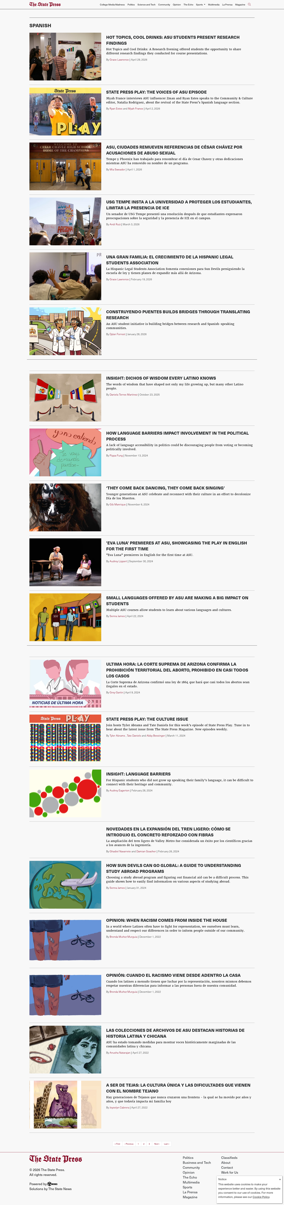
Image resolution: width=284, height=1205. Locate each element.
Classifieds (229, 1157)
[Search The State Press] (249, 4)
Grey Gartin (116, 692)
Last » (166, 1143)
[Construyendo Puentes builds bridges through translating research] (65, 331)
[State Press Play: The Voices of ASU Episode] (65, 111)
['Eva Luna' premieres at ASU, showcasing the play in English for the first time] (65, 562)
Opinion (177, 4)
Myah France (135, 108)
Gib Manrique (118, 504)
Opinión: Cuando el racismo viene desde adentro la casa (173, 975)
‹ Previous (129, 1143)
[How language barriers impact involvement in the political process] (65, 452)
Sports (187, 1187)
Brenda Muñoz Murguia (123, 936)
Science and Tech (146, 4)
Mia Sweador (117, 169)
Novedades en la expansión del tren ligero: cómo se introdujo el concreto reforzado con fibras (168, 832)
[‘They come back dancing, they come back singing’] (65, 507)
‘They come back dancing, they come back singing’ (165, 488)
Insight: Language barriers (138, 774)
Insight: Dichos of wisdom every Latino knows (161, 378)
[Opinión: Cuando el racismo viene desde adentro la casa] (65, 995)
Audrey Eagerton (119, 790)
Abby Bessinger (156, 735)
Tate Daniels (134, 735)
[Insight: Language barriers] (65, 793)
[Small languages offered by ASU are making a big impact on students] (65, 617)
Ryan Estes (116, 108)
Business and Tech (197, 1162)
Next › (157, 1143)
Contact (227, 1167)
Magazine (240, 4)
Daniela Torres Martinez (123, 394)
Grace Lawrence (119, 59)
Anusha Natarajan (120, 1052)
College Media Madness (112, 4)
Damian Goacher (146, 851)
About (225, 1162)
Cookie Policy (261, 1197)
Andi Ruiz (115, 224)
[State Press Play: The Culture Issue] (65, 738)
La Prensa (227, 4)
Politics (131, 4)
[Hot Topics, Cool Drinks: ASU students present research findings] (65, 56)
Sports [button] (199, 4)
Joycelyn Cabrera (119, 1107)
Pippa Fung (116, 455)
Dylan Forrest (117, 334)
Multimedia (213, 4)
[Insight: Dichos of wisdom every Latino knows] (65, 397)
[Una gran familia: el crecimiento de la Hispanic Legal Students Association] (65, 276)
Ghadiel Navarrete (120, 851)
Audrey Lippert (118, 561)
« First (117, 1143)
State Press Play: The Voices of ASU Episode (156, 92)
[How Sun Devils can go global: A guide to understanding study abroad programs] (65, 885)
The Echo (188, 4)
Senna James (117, 616)
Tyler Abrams (117, 735)
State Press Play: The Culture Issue (147, 719)
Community (164, 4)
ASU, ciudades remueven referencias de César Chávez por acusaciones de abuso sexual (174, 150)
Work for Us (229, 1172)
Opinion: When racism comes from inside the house (166, 920)
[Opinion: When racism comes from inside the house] (65, 940)
